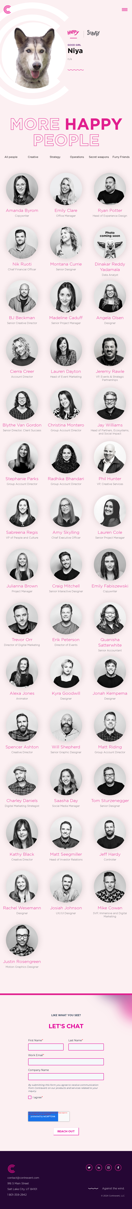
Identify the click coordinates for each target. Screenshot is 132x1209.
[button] (124, 9)
